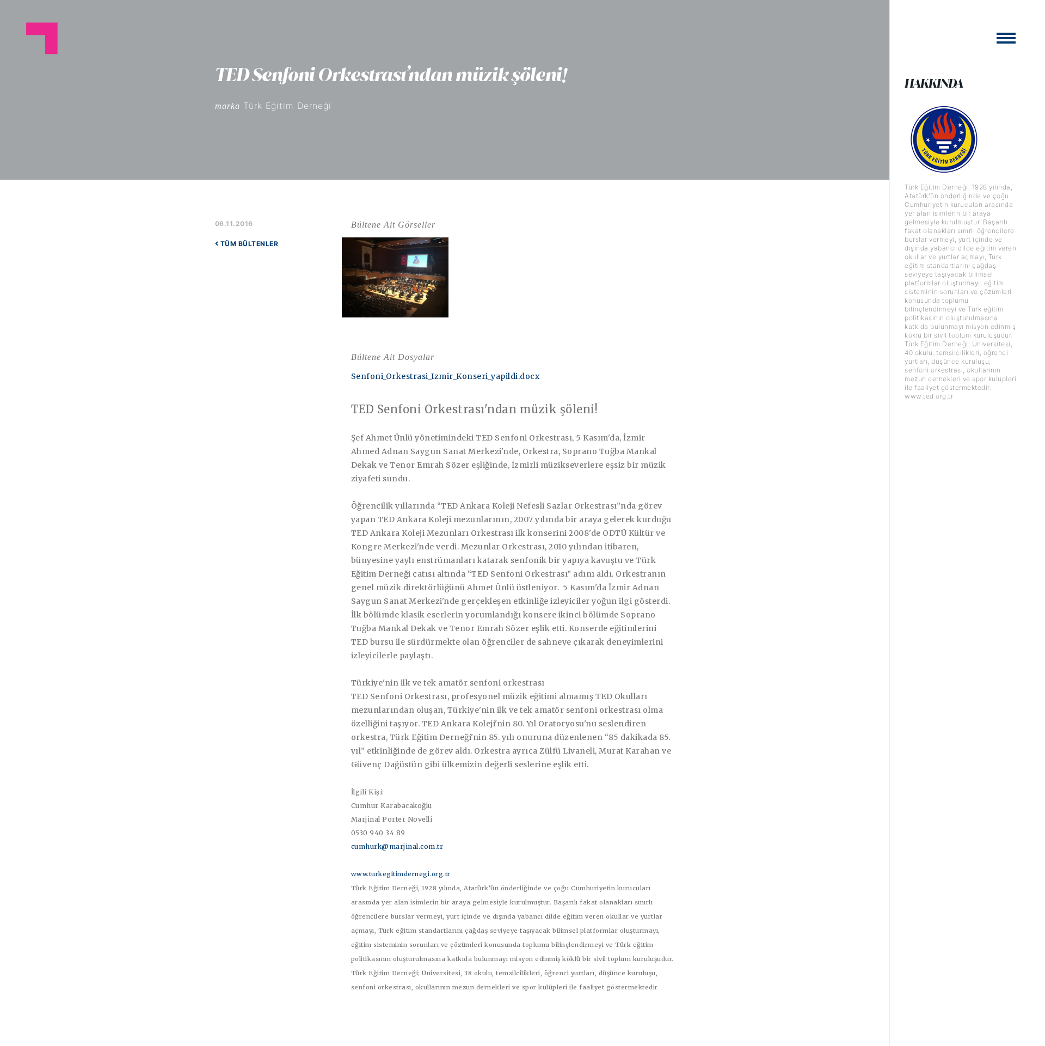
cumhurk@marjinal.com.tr (397, 846)
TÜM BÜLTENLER (248, 244)
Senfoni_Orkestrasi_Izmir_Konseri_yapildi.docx (445, 376)
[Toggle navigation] (1006, 38)
